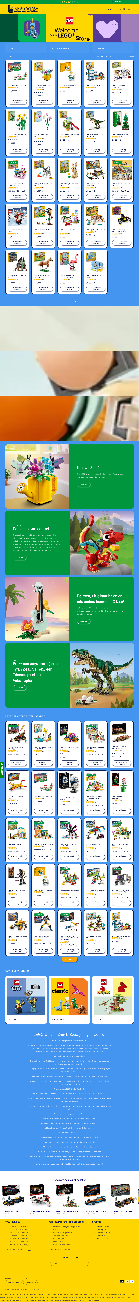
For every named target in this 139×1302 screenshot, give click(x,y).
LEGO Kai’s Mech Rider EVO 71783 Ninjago (16, 748)
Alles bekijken (69, 959)
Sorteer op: (100, 56)
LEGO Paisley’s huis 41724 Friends (15, 845)
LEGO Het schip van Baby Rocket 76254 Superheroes (17, 937)
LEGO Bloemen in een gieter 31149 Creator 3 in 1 (42, 86)
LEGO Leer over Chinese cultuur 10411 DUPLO (95, 748)
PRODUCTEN (99, 49)
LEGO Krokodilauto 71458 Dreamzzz (93, 845)
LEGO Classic (56, 1019)
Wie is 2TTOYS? (102, 1239)
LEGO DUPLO (99, 1019)
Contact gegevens (103, 1227)
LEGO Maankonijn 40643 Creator (69, 85)
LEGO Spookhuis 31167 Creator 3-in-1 (17, 276)
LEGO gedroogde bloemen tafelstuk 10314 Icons (119, 747)
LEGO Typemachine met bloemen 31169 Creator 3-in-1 (17, 185)
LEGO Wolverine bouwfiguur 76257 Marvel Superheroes (42, 937)
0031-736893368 (63, 1236)
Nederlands (117, 1)
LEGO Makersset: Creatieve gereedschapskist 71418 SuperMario (94, 798)
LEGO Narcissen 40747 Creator (17, 135)
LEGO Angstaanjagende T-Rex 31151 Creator (94, 135)
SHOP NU (83, 484)
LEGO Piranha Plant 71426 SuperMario (119, 797)
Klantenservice (102, 1236)
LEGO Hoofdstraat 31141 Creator (95, 85)
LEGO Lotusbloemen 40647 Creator (41, 135)
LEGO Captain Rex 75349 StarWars (67, 798)
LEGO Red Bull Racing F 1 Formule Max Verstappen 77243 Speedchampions (13, 1211)
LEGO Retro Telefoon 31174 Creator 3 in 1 (93, 276)
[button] (4, 9)
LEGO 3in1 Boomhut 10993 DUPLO (93, 937)
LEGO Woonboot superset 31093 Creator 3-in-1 (95, 185)
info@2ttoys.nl (63, 1239)
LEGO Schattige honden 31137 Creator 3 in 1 (120, 86)
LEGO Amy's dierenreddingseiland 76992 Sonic (69, 891)
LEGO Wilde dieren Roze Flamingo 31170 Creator (67, 276)
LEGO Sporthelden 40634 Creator (17, 85)
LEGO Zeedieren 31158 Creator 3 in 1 (69, 230)
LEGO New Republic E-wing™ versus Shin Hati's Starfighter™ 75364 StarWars (69, 937)
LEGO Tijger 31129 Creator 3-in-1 (95, 230)
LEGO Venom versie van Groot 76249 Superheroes (16, 891)
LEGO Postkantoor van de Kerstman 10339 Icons (67, 1211)
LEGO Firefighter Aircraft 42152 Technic (17, 797)
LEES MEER (12, 49)
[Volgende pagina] (75, 301)
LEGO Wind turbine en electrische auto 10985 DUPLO (43, 748)
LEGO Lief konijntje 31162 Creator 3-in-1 (69, 185)
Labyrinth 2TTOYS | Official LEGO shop (19, 1290)
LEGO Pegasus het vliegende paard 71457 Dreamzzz (68, 845)
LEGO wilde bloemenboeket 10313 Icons (69, 748)
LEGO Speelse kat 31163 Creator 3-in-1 (43, 185)
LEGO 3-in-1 (44, 538)
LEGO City (12, 1019)
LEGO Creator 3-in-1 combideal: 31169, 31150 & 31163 (121, 185)
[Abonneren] (86, 1263)
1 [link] (63, 301)
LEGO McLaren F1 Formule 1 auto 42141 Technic (95, 1211)
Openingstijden (102, 1230)
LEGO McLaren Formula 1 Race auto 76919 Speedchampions (122, 1211)
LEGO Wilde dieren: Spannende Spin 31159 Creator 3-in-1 (121, 230)
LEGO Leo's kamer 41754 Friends (43, 844)
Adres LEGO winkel (104, 1233)
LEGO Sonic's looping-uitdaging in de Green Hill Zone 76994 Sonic (95, 891)
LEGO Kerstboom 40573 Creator (121, 135)
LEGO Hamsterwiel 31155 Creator (69, 135)
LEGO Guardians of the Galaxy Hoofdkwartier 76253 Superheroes (121, 891)
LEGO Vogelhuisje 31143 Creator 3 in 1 (43, 230)
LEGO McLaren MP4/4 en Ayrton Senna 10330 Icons (40, 1211)
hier (29, 1249)
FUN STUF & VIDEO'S (59, 49)
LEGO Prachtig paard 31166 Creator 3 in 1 (41, 276)
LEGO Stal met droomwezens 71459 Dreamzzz (120, 845)
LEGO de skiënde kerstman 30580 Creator (17, 230)
